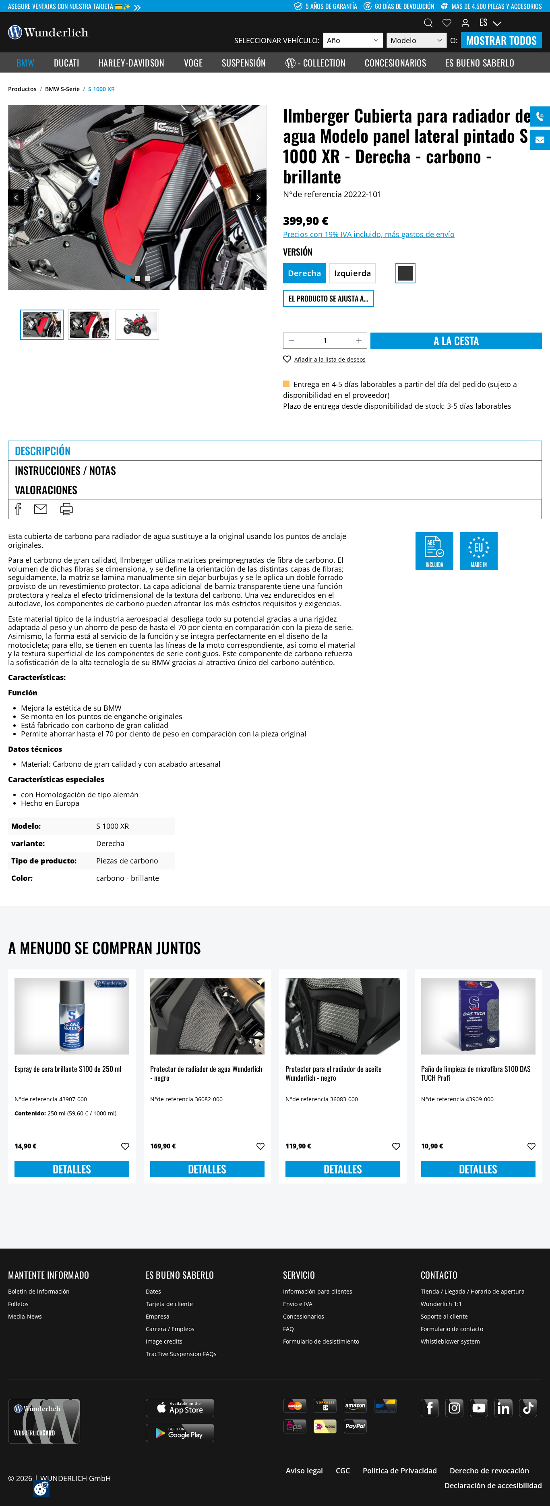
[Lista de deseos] (447, 22)
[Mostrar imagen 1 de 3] (127, 278)
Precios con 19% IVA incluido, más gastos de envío (369, 234)
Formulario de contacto (452, 1329)
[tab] (275, 450)
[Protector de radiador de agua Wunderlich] (207, 1016)
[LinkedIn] (503, 1408)
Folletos (18, 1304)
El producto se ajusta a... (328, 298)
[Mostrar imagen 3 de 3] (147, 278)
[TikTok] (528, 1408)
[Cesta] (537, 22)
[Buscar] (428, 22)
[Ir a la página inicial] (48, 31)
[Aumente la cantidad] (359, 341)
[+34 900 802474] (540, 116)
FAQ (288, 1329)
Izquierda (352, 273)
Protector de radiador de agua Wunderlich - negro (206, 1074)
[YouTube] (479, 1408)
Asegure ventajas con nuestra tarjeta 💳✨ (69, 6)
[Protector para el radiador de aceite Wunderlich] (342, 1016)
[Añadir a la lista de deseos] (125, 1146)
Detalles (72, 1169)
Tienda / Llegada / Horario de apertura (473, 1291)
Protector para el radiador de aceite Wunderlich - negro (333, 1074)
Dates (153, 1291)
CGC (343, 1470)
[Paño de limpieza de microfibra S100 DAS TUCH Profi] (478, 1016)
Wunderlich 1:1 (441, 1304)
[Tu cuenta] (465, 22)
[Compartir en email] (40, 509)
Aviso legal (304, 1470)
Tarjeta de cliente (169, 1304)
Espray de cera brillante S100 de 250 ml (67, 1069)
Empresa (158, 1316)
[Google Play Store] (180, 1433)
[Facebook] (430, 1408)
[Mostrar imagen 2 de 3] (137, 278)
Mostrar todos (501, 40)
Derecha (304, 273)
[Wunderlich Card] (44, 1421)
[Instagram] (454, 1408)
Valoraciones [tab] (46, 489)
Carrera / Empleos (170, 1329)
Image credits (164, 1341)
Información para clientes (317, 1291)
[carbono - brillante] (405, 273)
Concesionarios (303, 1316)
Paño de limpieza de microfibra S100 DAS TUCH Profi (476, 1074)
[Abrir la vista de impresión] (66, 509)
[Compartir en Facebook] (18, 509)
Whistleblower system (450, 1341)
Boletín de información (39, 1291)
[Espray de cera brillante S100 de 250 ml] (71, 1016)
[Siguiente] (258, 197)
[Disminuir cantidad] (291, 341)
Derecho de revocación (489, 1470)
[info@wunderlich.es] (540, 140)
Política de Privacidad (400, 1470)
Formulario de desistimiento (321, 1341)
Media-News (25, 1316)
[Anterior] (16, 197)
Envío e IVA (297, 1304)
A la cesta (456, 340)
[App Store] (180, 1408)
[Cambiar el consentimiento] (41, 1488)
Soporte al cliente (444, 1316)
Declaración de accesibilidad (493, 1485)
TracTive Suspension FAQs (181, 1354)
